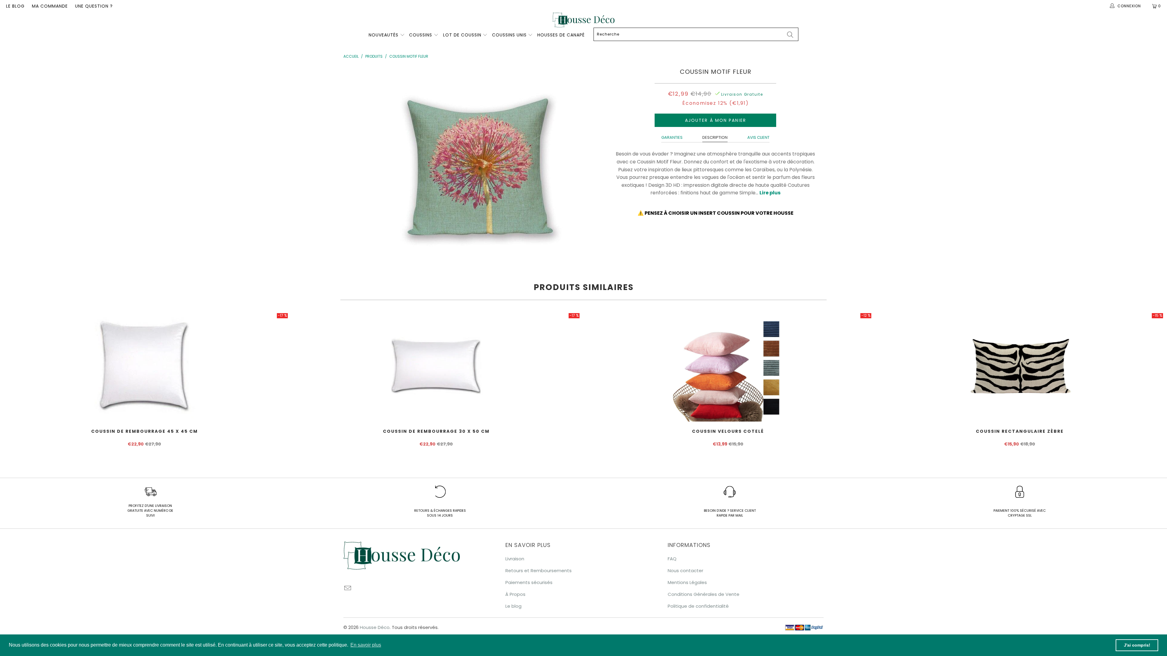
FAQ (672, 558)
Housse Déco (375, 627)
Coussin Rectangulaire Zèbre (1019, 367)
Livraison (514, 558)
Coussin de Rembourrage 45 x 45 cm (144, 367)
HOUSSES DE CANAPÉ (561, 35)
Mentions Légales (687, 582)
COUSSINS (420, 35)
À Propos (515, 594)
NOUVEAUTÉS (383, 35)
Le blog (15, 6)
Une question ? (94, 6)
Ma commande (50, 6)
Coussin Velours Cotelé (728, 367)
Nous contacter (685, 570)
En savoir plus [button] (365, 644)
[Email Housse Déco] (348, 589)
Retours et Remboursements (538, 570)
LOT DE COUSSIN (463, 35)
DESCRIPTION (715, 137)
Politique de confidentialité (698, 606)
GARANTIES (672, 137)
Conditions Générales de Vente (703, 594)
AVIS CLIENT (758, 137)
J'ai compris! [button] (1137, 645)
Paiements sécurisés (529, 582)
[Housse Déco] (583, 20)
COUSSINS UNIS (509, 35)
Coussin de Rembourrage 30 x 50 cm (436, 367)
